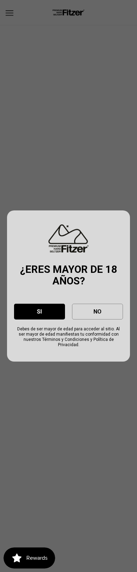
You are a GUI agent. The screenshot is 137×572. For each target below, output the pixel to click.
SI (39, 311)
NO (97, 311)
